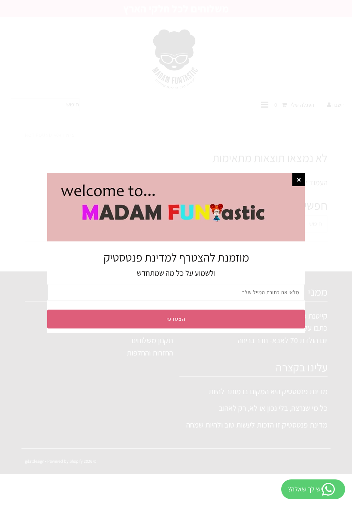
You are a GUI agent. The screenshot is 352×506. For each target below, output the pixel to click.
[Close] (298, 179)
